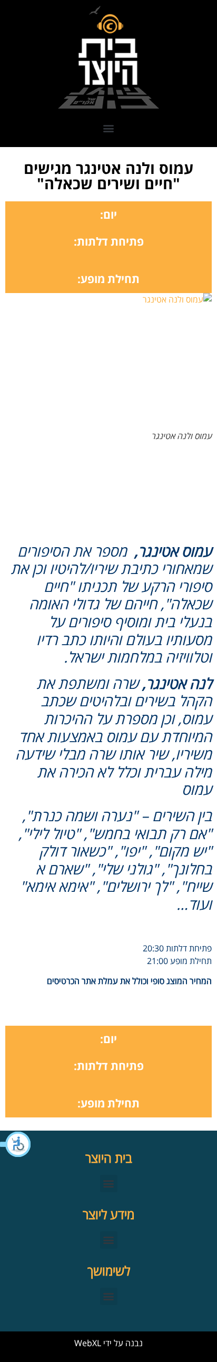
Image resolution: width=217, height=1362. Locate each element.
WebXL (87, 1343)
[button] (16, 1144)
